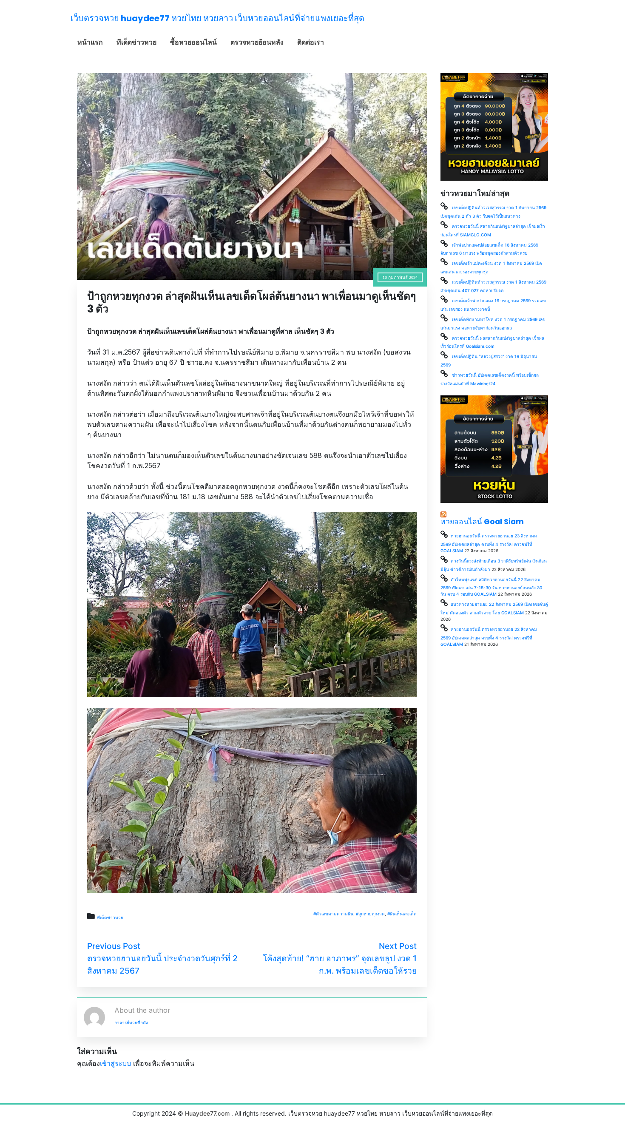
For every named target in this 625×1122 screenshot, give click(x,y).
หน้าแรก (90, 42)
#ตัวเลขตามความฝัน (333, 913)
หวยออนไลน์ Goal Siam (482, 522)
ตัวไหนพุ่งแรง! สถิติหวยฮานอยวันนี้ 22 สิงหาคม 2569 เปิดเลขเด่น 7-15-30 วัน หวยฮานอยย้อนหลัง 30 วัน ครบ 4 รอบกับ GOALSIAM (491, 587)
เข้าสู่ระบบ (115, 1063)
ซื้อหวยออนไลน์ (193, 42)
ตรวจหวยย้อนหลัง (257, 42)
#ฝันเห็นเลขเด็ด (402, 913)
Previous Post (113, 946)
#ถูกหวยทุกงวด (370, 913)
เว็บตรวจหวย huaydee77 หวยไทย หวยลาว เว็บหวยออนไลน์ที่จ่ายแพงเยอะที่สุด (217, 18)
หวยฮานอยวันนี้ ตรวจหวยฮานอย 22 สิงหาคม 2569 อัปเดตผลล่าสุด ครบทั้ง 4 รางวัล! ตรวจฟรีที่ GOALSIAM (488, 637)
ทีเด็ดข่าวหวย (136, 42)
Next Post (398, 946)
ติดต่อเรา (310, 42)
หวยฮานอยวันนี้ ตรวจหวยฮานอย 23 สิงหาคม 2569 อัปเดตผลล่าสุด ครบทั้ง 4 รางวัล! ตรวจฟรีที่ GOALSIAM (488, 543)
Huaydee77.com (207, 1113)
